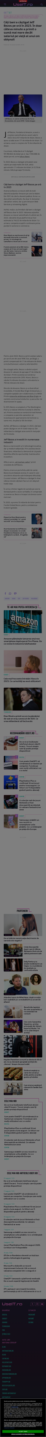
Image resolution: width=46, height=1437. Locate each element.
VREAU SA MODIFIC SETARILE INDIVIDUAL (23, 1434)
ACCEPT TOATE (23, 1431)
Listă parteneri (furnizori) (9, 1427)
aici (10, 1413)
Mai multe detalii (14, 1406)
